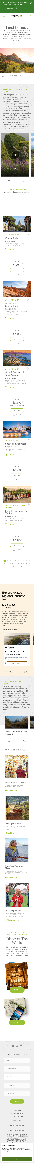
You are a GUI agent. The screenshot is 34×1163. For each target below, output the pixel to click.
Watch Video (11, 920)
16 (18, 564)
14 (13, 564)
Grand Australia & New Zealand (15, 374)
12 (7, 564)
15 (15, 564)
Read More (9, 790)
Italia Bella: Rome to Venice (16, 512)
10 (29, 561)
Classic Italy (11, 238)
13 (10, 564)
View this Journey (16, 663)
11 (4, 564)
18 (23, 564)
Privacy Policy (17, 1120)
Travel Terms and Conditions (17, 1130)
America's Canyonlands (12, 304)
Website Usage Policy (17, 1125)
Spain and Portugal (15, 443)
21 (13, 566)
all (18, 566)
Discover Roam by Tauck (9, 630)
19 (26, 564)
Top (3, 76)
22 (16, 566)
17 (21, 564)
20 (29, 564)
